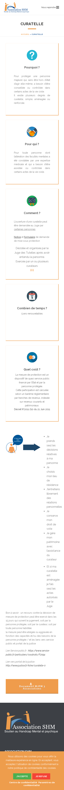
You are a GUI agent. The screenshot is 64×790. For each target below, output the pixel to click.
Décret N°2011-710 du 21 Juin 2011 (32, 409)
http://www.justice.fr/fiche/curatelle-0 (25, 665)
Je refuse (41, 776)
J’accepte (22, 776)
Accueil (25, 34)
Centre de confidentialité (23, 782)
